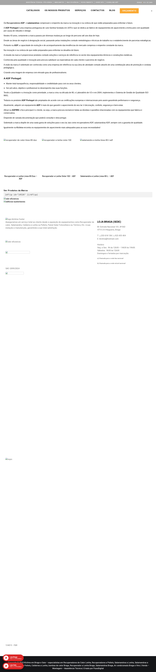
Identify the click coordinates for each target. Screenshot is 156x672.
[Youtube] (18, 2)
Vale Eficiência (72, 2)
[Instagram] (14, 2)
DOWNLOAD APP (112, 2)
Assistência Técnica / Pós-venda (39, 2)
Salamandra (16, 225)
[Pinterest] (21, 2)
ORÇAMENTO (129, 10)
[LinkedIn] (11, 2)
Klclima (19, 127)
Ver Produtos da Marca (16, 190)
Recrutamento (87, 2)
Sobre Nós (100, 2)
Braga (139, 2)
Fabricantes (59, 2)
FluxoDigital (98, 668)
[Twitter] (8, 2)
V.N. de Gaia (147, 2)
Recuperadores (14, 23)
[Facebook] (4, 2)
